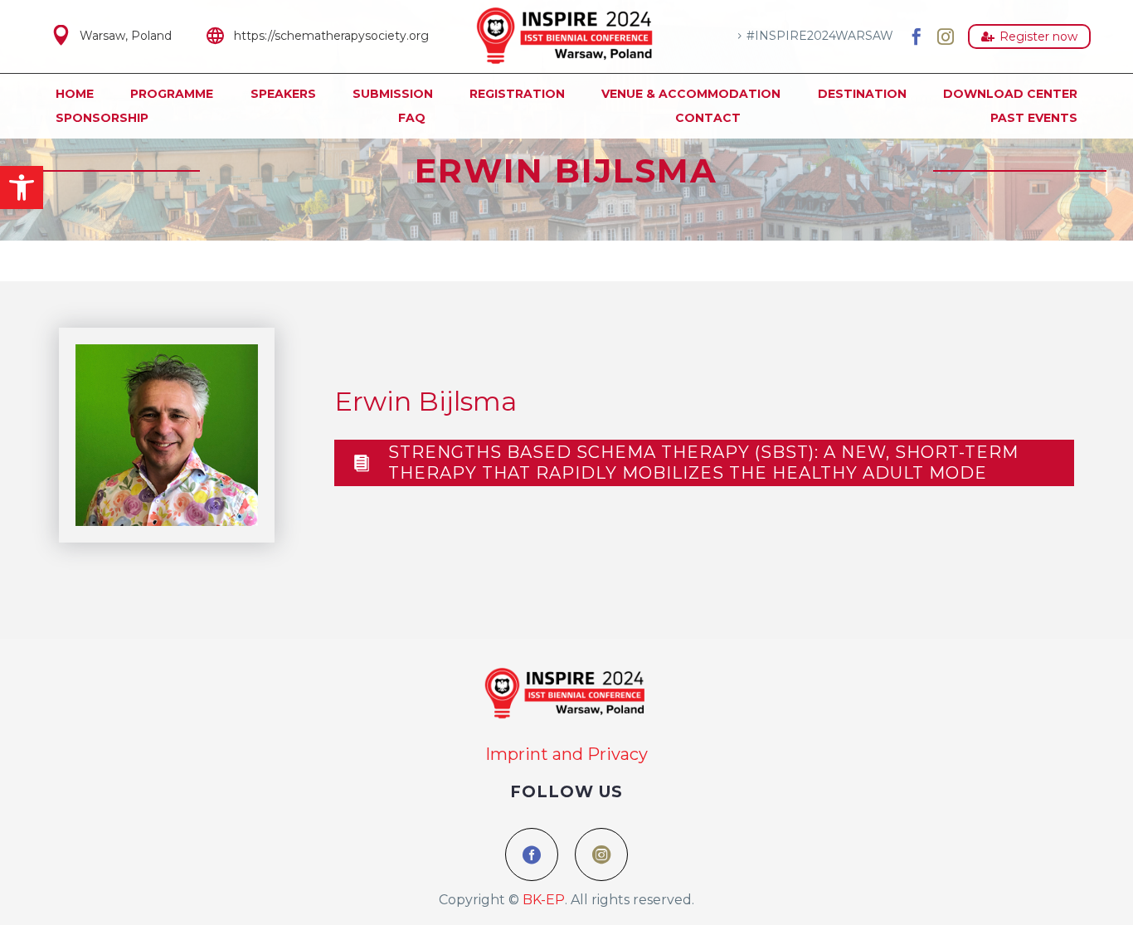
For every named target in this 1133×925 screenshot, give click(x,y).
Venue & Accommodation (690, 93)
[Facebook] (916, 36)
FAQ (411, 117)
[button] (21, 187)
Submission (393, 93)
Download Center (1010, 93)
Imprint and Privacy (566, 754)
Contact (708, 117)
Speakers (283, 93)
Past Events (1033, 117)
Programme (171, 93)
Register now (1029, 36)
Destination (862, 93)
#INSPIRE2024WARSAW (819, 35)
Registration (517, 93)
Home (75, 93)
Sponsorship (102, 117)
